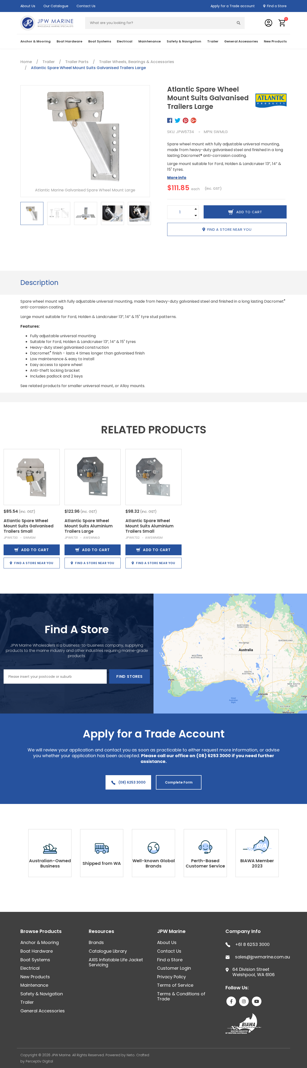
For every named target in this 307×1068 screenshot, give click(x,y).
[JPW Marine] (46, 22)
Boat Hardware (36, 951)
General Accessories (42, 1011)
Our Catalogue (55, 6)
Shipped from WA (102, 863)
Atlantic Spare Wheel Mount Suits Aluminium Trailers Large (89, 526)
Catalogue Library (108, 951)
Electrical (30, 968)
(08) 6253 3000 (132, 782)
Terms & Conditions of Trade (181, 996)
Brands (96, 942)
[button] (282, 22)
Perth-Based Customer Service (205, 863)
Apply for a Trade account (233, 6)
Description (39, 282)
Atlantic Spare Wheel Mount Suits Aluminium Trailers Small (149, 526)
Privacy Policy (171, 977)
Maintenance (34, 985)
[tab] (39, 283)
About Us (27, 6)
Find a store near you (229, 229)
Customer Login (174, 968)
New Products (275, 41)
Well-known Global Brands (153, 863)
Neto (131, 1055)
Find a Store (277, 6)
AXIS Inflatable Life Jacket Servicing (116, 962)
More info (176, 177)
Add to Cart (35, 549)
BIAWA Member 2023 (257, 863)
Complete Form (179, 782)
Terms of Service (175, 985)
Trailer (27, 1002)
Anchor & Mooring (39, 942)
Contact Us (86, 6)
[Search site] (239, 23)
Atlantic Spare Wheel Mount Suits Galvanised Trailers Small (28, 526)
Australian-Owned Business (50, 863)
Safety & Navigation (41, 994)
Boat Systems (35, 960)
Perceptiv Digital (39, 1061)
